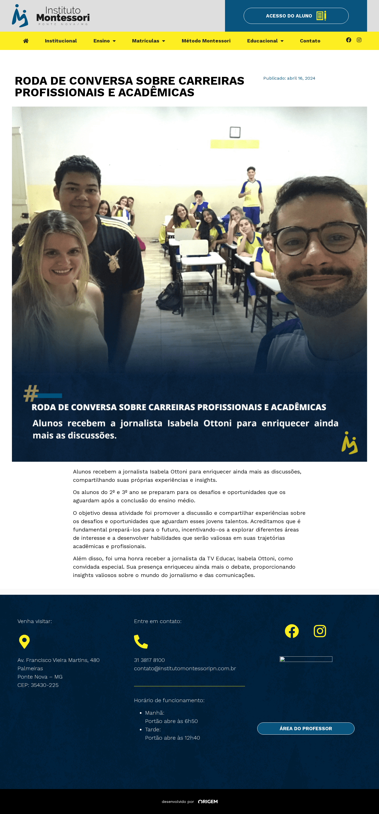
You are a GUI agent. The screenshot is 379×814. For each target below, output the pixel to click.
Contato (310, 41)
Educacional (262, 41)
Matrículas (145, 41)
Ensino (102, 41)
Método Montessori (206, 41)
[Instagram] (359, 39)
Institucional (61, 41)
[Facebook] (348, 39)
